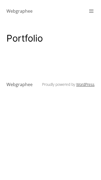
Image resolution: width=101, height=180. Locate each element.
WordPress (85, 84)
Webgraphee (19, 11)
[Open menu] (91, 11)
